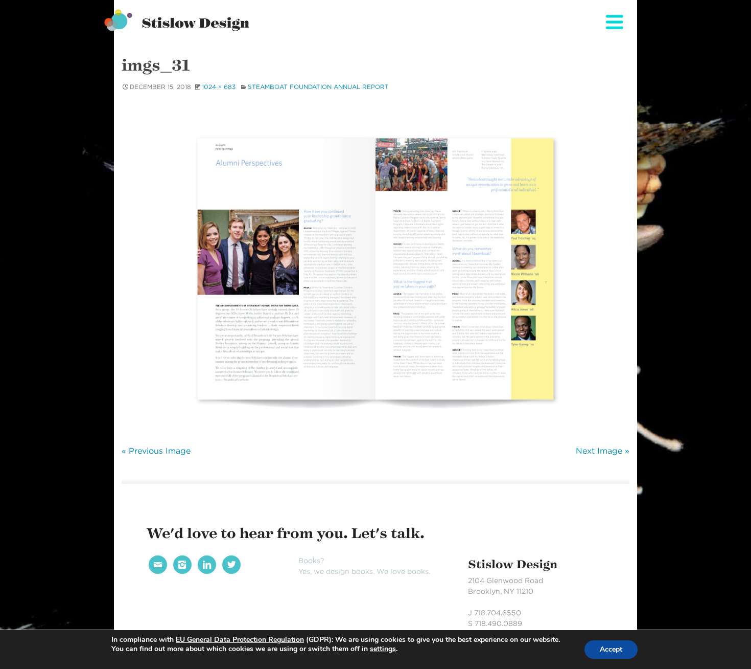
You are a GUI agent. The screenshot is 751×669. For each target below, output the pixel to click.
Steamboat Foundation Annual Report (318, 87)
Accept (611, 649)
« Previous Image (156, 451)
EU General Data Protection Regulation (240, 639)
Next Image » (602, 451)
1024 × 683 (219, 87)
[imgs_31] (375, 267)
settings (383, 649)
